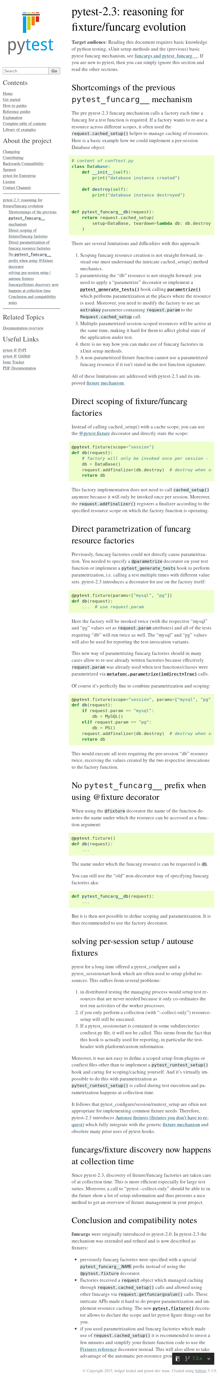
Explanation (12, 117)
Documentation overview (23, 328)
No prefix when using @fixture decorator (31, 260)
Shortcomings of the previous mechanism (32, 218)
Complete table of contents (24, 123)
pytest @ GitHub (16, 356)
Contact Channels (17, 187)
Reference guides (16, 111)
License (9, 181)
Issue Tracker (13, 362)
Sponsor (9, 169)
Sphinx (201, 1370)
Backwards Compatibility (23, 163)
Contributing (13, 157)
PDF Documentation (19, 368)
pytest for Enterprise (19, 175)
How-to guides (15, 105)
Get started (11, 99)
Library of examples (19, 129)
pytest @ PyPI (14, 350)
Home (8, 93)
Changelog (11, 151)
